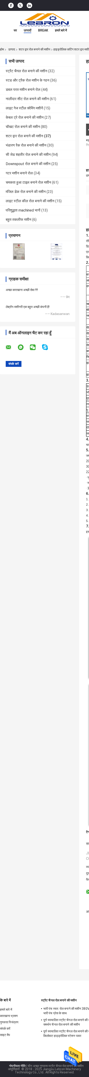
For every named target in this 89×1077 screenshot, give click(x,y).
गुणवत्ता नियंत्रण (9, 1022)
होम (2, 49)
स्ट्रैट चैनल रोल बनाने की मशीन (26, 71)
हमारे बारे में (61, 30)
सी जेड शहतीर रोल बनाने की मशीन (28, 154)
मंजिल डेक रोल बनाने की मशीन (26, 192)
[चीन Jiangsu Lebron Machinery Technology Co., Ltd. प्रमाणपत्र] (19, 251)
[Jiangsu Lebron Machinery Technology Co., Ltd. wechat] (35, 347)
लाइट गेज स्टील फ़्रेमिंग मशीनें (24, 108)
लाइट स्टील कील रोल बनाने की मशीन (30, 201)
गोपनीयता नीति (17, 1066)
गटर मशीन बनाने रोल (19, 173)
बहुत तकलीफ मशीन (18, 219)
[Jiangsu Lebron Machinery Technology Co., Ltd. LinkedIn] (29, 5)
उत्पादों (27, 30)
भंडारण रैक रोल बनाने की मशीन (26, 145)
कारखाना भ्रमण (9, 1016)
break (43, 30)
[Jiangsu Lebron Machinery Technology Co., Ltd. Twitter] (20, 5)
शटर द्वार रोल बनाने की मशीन (34, 49)
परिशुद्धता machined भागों (23, 210)
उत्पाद (11, 49)
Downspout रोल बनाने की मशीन (28, 164)
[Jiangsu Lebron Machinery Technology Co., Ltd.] (44, 20)
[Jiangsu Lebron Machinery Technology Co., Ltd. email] (11, 347)
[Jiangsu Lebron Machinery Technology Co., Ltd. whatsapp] (23, 347)
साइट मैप (5, 1035)
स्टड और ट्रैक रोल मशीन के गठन (27, 80)
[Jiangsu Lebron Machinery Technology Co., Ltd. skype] (48, 347)
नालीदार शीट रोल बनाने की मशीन (27, 99)
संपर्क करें (5, 1028)
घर (15, 30)
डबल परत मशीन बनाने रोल (23, 89)
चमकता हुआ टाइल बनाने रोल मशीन (28, 182)
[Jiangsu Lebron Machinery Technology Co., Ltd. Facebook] (11, 5)
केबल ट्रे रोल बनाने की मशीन (25, 117)
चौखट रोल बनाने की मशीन (23, 127)
